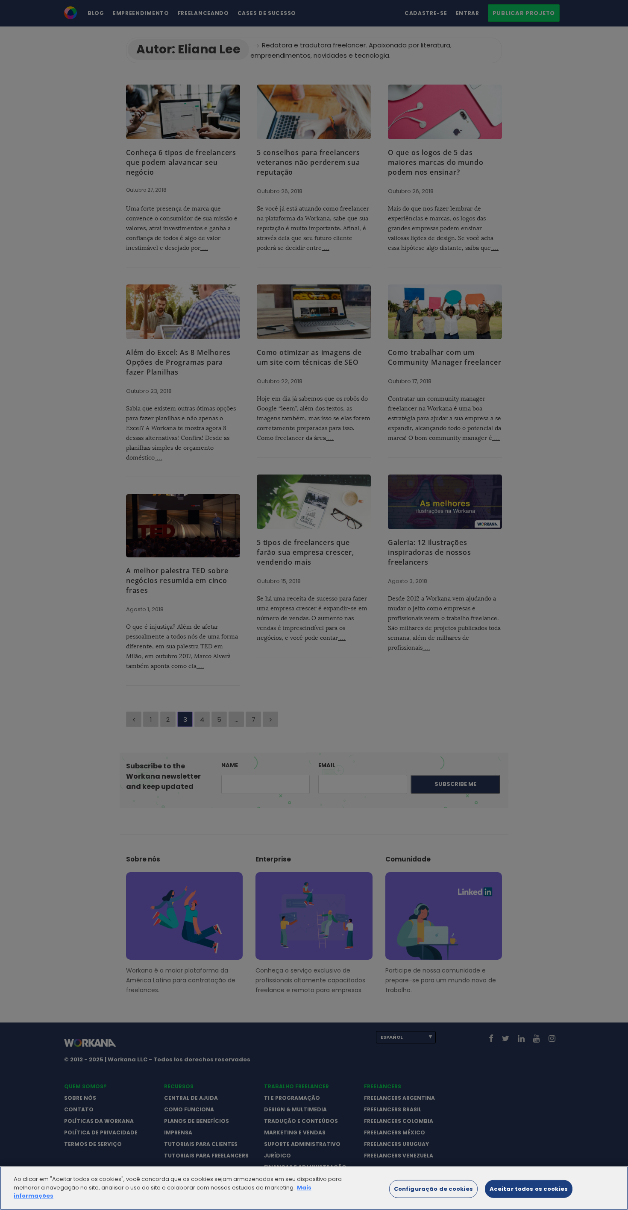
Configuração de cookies (433, 1189)
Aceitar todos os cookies (529, 1189)
